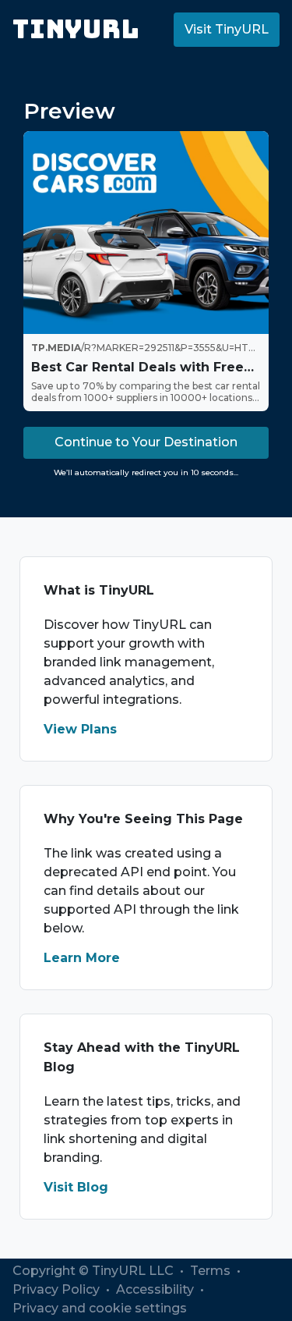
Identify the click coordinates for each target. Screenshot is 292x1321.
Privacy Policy (57, 1289)
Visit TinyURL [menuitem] (227, 29)
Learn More (82, 957)
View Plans (80, 729)
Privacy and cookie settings (99, 1308)
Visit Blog (76, 1187)
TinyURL (75, 29)
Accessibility (156, 1289)
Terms (212, 1270)
